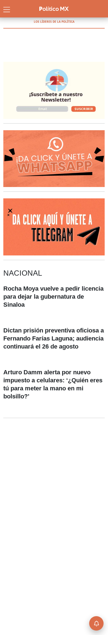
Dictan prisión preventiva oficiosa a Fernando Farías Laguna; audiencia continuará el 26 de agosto (53, 338)
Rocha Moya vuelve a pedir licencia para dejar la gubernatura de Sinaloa (53, 296)
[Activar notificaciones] (96, 623)
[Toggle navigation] (6, 9)
